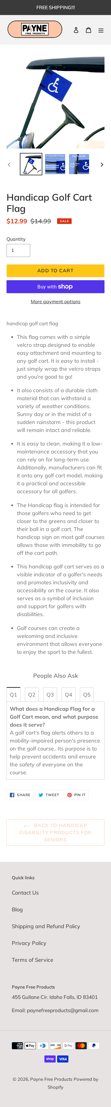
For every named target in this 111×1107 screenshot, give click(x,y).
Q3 (50, 694)
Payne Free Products (51, 1079)
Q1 (13, 694)
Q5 (87, 694)
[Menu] (101, 30)
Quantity (16, 239)
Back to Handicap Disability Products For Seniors (55, 832)
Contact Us (25, 892)
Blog (17, 909)
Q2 (32, 694)
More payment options (56, 301)
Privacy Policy (29, 943)
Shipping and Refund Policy (46, 926)
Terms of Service (32, 959)
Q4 (68, 694)
